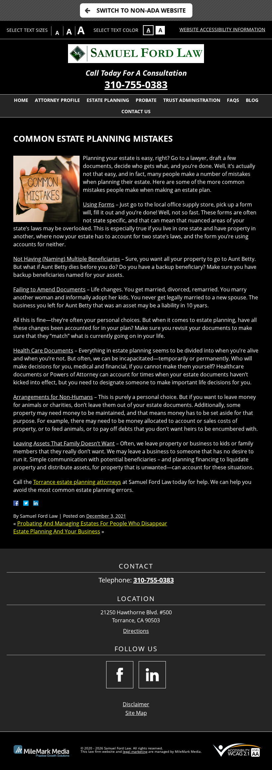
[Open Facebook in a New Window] (119, 674)
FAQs (233, 100)
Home (21, 100)
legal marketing (135, 751)
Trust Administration (191, 100)
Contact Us (136, 111)
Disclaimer (136, 704)
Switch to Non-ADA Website (141, 10)
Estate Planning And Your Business (56, 531)
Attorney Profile (57, 100)
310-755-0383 (136, 84)
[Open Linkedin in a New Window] (152, 674)
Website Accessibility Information (222, 29)
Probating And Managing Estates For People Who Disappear (92, 523)
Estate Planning (108, 100)
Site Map (136, 713)
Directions (136, 631)
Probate (146, 100)
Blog (252, 100)
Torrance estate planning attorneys (77, 482)
